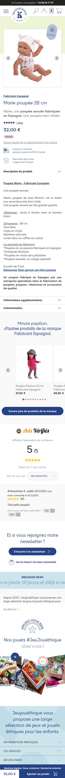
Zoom (7, 31)
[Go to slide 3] (28, 399)
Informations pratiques (20, 742)
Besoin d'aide (12, 760)
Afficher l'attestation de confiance (32, 440)
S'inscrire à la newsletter (29, 551)
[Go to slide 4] (30, 399)
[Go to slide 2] (26, 399)
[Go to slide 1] (23, 399)
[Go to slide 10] (45, 399)
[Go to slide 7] (38, 399)
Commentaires (12, 308)
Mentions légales (12, 768)
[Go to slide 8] (40, 399)
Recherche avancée (51, 768)
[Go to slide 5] (33, 399)
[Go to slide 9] (43, 399)
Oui (49, 510)
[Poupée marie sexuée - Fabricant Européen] (34, 364)
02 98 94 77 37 (45, 2)
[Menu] (5, 11)
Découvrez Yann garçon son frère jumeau (29, 270)
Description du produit (17, 171)
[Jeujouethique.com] (19, 22)
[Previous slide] (8, 58)
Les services (12, 751)
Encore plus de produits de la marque (33, 411)
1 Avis (19, 122)
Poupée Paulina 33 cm (30, 386)
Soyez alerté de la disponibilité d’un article (30, 142)
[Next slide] (56, 58)
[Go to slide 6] (35, 399)
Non (14, 514)
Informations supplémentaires (22, 300)
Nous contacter (31, 768)
